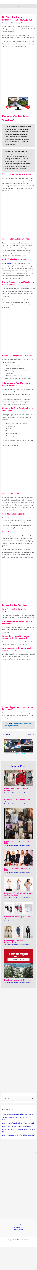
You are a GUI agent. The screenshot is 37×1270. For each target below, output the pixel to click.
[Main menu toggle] (18, 6)
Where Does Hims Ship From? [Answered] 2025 (16, 1126)
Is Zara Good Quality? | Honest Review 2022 (16, 789)
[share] (16, 741)
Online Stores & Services (9, 23)
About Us (18, 1225)
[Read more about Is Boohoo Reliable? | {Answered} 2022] (18, 858)
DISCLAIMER (18, 1230)
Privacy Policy (18, 1227)
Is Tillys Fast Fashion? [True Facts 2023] (17, 917)
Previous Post (6, 734)
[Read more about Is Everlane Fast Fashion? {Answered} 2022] (18, 932)
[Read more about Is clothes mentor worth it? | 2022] (18, 963)
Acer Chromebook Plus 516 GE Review (11, 742)
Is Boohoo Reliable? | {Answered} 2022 (17, 869)
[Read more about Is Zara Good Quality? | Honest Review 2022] (18, 778)
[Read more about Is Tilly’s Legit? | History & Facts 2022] (18, 823)
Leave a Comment (24, 793)
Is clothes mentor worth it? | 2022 (17, 980)
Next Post (32, 734)
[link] (6, 742)
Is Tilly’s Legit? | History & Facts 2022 (16, 842)
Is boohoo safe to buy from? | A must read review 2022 (18, 894)
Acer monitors (20, 131)
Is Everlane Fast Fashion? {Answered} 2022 (14, 941)
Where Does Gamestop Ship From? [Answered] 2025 (18, 1135)
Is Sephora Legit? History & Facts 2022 (17, 800)
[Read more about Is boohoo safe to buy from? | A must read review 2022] (18, 884)
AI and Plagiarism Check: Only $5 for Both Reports (17, 1114)
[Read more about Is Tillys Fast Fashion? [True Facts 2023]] (18, 908)
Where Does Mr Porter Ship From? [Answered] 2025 (18, 1123)
